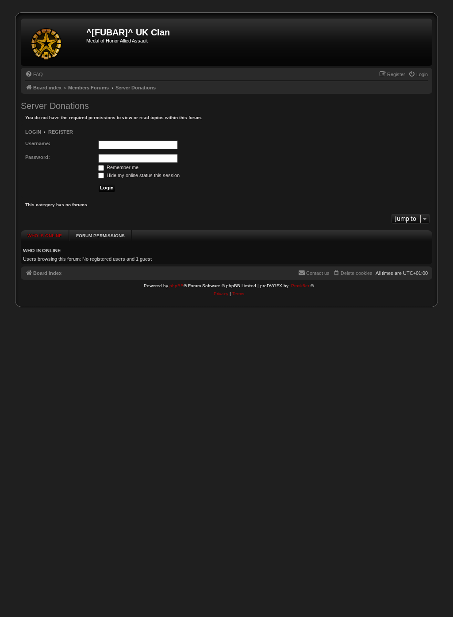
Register (60, 132)
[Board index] (54, 42)
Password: (37, 157)
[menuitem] (34, 74)
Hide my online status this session (142, 175)
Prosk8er (300, 285)
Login (33, 132)
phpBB (176, 285)
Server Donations (55, 106)
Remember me (121, 167)
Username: (37, 143)
